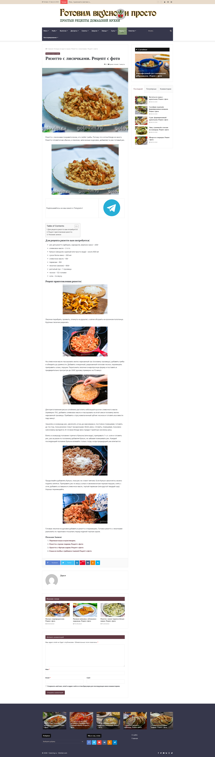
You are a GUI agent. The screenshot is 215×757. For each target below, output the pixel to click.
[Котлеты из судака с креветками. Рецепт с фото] (141, 100)
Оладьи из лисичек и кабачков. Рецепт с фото (132, 726)
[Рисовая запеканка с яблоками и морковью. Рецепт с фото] (85, 610)
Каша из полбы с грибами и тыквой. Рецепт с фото (70, 551)
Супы (113, 31)
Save (83, 561)
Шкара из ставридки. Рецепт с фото (159, 138)
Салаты (84, 31)
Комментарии (165, 89)
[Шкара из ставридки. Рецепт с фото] (141, 140)
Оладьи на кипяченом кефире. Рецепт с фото (158, 726)
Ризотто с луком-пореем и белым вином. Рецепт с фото (112, 620)
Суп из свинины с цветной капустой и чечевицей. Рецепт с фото (107, 725)
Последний (138, 89)
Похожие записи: (54, 234)
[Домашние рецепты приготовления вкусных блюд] (107, 16)
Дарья (63, 575)
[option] (152, 66)
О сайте (134, 735)
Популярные (151, 89)
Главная (50, 49)
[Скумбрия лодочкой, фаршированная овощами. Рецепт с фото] (141, 110)
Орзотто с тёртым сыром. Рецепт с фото (66, 547)
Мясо (45, 31)
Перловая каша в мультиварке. (62, 541)
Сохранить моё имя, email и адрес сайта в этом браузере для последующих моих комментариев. (83, 686)
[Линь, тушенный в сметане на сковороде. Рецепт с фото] (141, 130)
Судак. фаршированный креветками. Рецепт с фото (158, 118)
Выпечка (63, 31)
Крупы (121, 31)
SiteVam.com (62, 753)
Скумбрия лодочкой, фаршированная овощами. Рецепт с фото (158, 109)
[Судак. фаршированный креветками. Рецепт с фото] (141, 121)
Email (48, 678)
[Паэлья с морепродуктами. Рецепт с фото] (57, 610)
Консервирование (50, 37)
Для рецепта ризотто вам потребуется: (63, 229)
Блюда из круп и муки (62, 49)
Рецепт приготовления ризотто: (60, 232)
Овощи (104, 31)
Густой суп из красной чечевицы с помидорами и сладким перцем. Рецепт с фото (79, 724)
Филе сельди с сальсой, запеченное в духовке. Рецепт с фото (53, 725)
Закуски (94, 31)
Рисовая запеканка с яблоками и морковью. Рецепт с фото (84, 620)
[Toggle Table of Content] (75, 226)
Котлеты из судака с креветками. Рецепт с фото (158, 98)
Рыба (54, 31)
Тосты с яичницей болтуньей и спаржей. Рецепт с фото (150, 74)
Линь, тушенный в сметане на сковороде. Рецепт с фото (89, 2)
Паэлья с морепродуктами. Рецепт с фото (55, 620)
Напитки (131, 31)
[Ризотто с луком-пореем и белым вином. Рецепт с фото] (113, 610)
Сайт (88, 678)
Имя (47, 669)
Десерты (74, 31)
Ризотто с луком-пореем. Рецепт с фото (66, 544)
